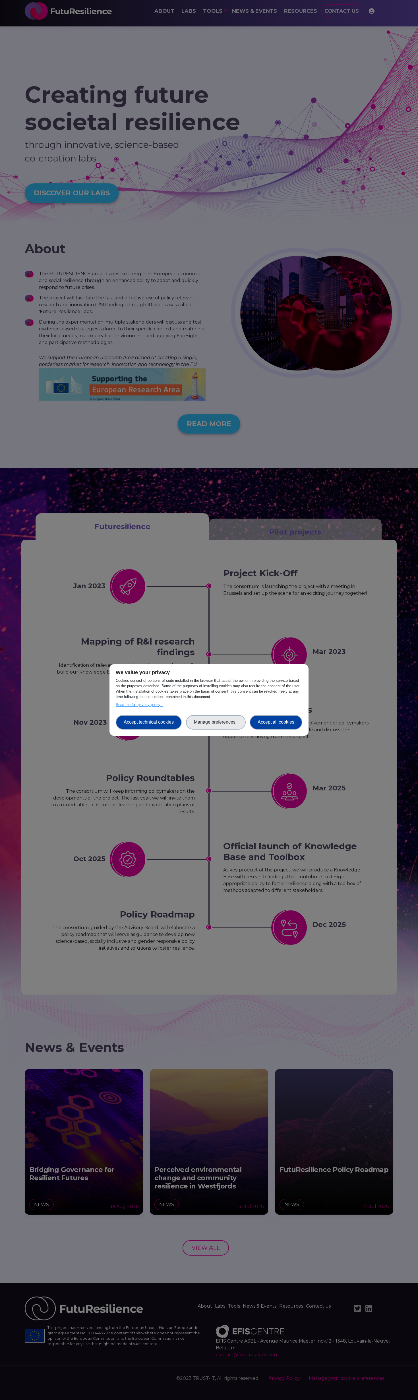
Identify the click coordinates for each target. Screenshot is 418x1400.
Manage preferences (216, 722)
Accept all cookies (276, 722)
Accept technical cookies (149, 722)
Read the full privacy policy (139, 705)
